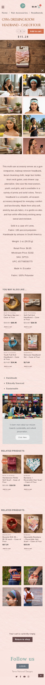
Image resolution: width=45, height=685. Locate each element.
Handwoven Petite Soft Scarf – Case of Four (11, 480)
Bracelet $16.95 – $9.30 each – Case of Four (11, 539)
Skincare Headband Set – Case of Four (32, 356)
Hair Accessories (19, 12)
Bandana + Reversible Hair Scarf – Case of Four (33, 480)
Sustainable (12, 389)
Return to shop (22, 639)
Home (5, 12)
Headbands (37, 12)
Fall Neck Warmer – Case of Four (12, 316)
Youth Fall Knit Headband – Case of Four (11, 357)
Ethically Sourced (15, 383)
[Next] (42, 475)
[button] (22, 378)
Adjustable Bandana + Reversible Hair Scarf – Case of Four (33, 539)
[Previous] (2, 475)
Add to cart (35, 31)
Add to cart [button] (8, 327)
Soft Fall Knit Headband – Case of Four (31, 317)
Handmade (11, 378)
